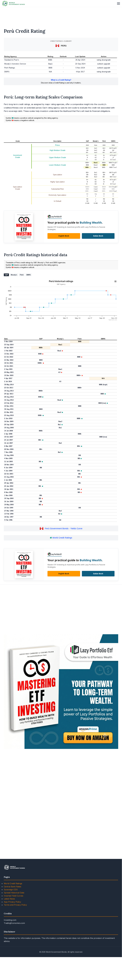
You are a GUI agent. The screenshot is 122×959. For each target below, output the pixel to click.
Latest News (9, 899)
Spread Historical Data (14, 892)
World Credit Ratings (62, 538)
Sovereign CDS (11, 889)
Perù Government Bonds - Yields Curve (63, 528)
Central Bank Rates (12, 886)
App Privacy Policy (12, 902)
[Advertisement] (61, 16)
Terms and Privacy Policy (15, 905)
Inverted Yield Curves (13, 896)
